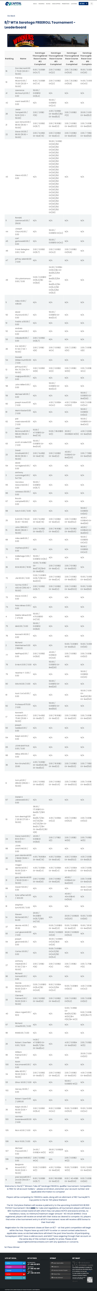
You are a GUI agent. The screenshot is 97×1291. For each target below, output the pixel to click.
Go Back (11, 15)
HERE (33, 1208)
